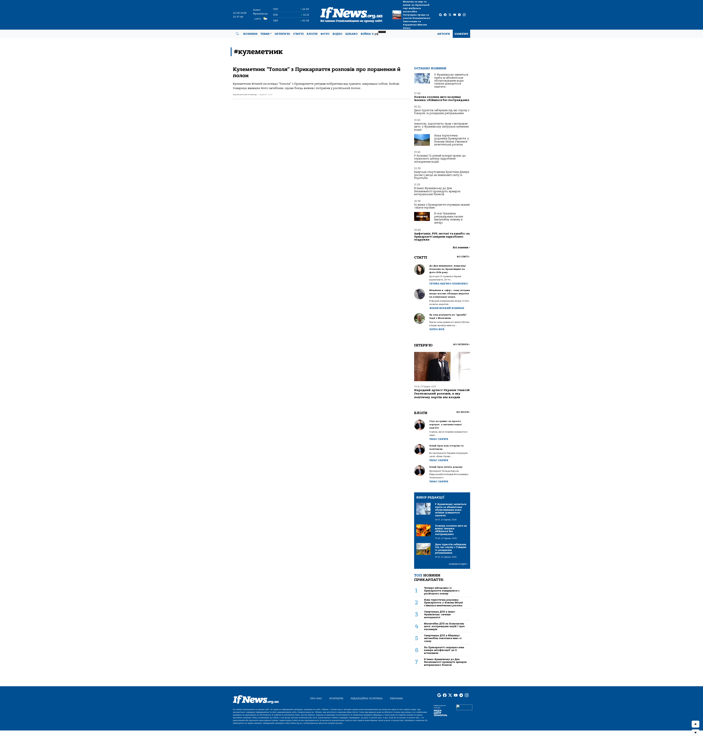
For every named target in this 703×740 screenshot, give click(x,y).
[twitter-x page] (450, 15)
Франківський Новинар (446, 308)
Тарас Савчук (438, 439)
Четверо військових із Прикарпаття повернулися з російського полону (442, 591)
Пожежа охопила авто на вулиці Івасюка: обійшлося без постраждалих (441, 98)
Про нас (316, 698)
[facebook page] (445, 15)
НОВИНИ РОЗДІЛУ (458, 564)
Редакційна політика (367, 698)
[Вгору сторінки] (695, 724)
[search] (237, 34)
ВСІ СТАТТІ (463, 257)
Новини (250, 33)
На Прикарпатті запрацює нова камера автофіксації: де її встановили (444, 650)
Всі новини (461, 247)
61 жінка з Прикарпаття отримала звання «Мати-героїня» (442, 206)
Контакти (336, 698)
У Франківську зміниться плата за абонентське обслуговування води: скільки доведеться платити (451, 80)
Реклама (396, 698)
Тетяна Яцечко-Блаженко (448, 283)
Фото (325, 33)
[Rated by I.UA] (464, 707)
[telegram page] (459, 15)
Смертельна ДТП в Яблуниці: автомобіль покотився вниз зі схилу (443, 638)
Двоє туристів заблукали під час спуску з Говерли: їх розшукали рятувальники (441, 112)
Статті (298, 33)
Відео (337, 33)
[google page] (440, 15)
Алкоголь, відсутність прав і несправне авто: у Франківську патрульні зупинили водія (441, 126)
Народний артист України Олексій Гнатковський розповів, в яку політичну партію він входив (442, 393)
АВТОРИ (443, 33)
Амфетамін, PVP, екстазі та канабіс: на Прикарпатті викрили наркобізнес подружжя (442, 236)
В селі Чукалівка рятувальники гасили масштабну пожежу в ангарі (448, 218)
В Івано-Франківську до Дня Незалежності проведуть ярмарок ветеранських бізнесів (437, 191)
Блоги (312, 33)
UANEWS (461, 33)
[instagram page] (464, 15)
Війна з (373, 33)
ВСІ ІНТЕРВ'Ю (461, 344)
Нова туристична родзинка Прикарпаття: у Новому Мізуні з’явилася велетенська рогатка (451, 140)
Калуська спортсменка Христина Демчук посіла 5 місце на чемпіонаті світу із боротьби (441, 175)
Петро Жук (437, 329)
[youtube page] (454, 15)
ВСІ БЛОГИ (463, 412)
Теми (264, 33)
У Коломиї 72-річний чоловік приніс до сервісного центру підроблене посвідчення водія (440, 158)
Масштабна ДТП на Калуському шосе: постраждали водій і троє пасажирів (444, 626)
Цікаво (351, 33)
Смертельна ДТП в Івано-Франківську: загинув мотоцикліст (440, 614)
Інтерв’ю (282, 33)
